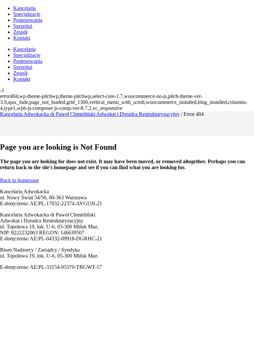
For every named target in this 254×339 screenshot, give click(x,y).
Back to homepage (19, 180)
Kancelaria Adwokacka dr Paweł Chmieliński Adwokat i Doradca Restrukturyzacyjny (90, 114)
